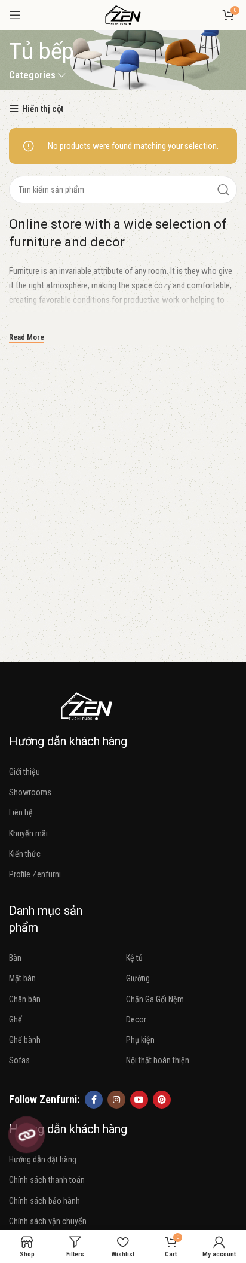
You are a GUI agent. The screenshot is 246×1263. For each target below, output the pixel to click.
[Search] (223, 189)
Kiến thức (25, 854)
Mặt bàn (22, 978)
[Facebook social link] (94, 1100)
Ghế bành (25, 1040)
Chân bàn (25, 999)
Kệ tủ (134, 958)
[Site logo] (123, 14)
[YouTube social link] (139, 1100)
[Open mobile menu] (15, 15)
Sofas (19, 1060)
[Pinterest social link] (162, 1100)
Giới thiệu (24, 772)
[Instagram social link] (116, 1100)
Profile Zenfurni (35, 874)
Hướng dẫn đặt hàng (42, 1159)
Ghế (15, 1019)
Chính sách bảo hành (44, 1201)
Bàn (15, 958)
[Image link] (86, 705)
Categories (32, 76)
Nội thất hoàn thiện (157, 1060)
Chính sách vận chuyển (48, 1221)
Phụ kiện (140, 1040)
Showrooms (30, 792)
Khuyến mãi (28, 833)
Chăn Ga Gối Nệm (155, 999)
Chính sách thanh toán (47, 1180)
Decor (136, 1019)
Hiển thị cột (42, 109)
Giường (138, 978)
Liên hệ (21, 812)
